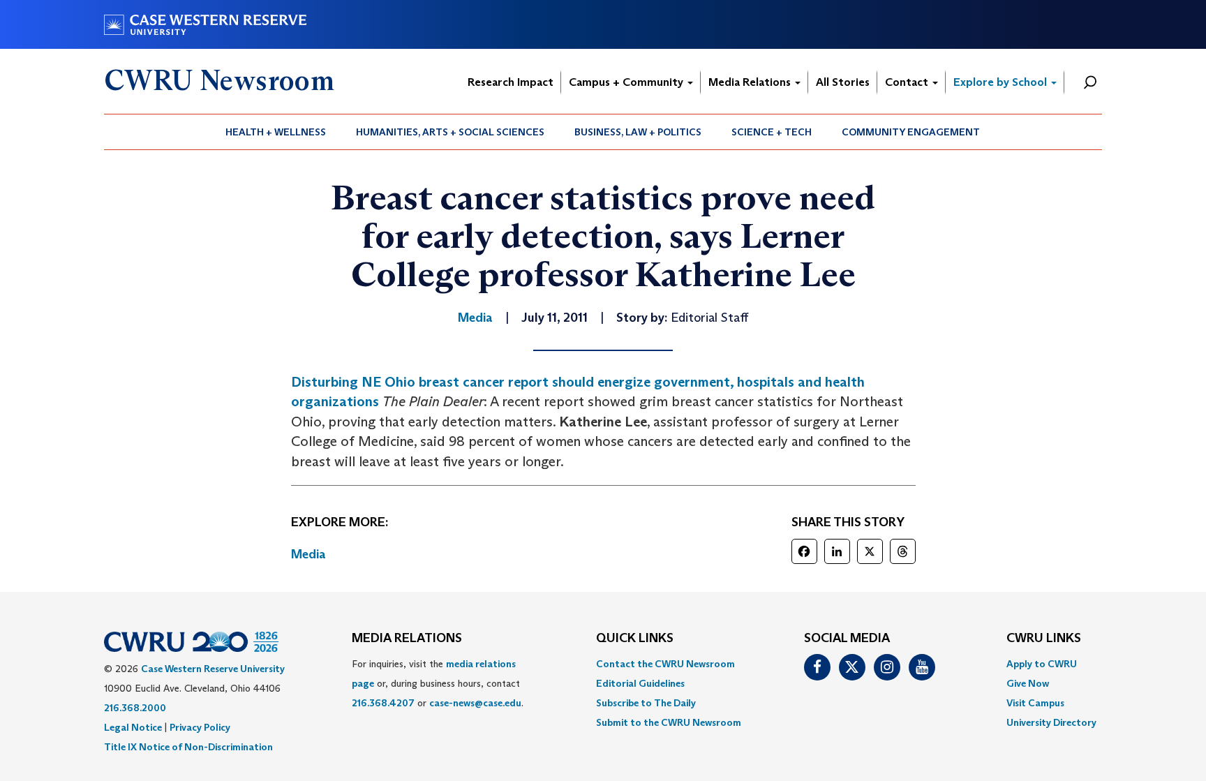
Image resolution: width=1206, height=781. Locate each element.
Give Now (1027, 683)
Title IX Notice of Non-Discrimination (188, 747)
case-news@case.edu (475, 703)
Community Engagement (911, 132)
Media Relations (751, 82)
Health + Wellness (275, 132)
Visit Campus (1035, 703)
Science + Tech (771, 132)
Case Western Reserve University (213, 668)
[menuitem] (276, 131)
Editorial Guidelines (640, 683)
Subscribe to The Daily (646, 703)
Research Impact (510, 82)
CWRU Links (1043, 639)
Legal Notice (133, 727)
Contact (908, 82)
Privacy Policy (200, 727)
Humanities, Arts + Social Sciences (450, 132)
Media (308, 554)
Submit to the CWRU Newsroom (668, 722)
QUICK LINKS (634, 639)
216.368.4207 (383, 703)
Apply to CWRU (1041, 663)
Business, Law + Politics (637, 132)
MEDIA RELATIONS (407, 639)
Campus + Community (627, 82)
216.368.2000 (135, 707)
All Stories (843, 82)
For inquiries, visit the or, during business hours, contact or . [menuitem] (437, 683)
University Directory (1051, 722)
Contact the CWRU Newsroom (665, 663)
